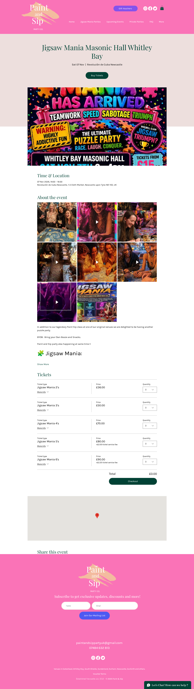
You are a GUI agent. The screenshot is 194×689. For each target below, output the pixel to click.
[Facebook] (150, 8)
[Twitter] (155, 8)
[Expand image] (57, 222)
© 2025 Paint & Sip (114, 679)
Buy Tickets (97, 75)
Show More (43, 364)
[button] (162, 8)
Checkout (133, 481)
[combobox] (150, 390)
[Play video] (97, 222)
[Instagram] (145, 8)
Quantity (146, 384)
